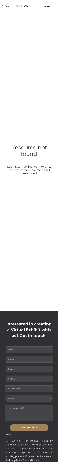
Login (46, 6)
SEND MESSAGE (28, 427)
